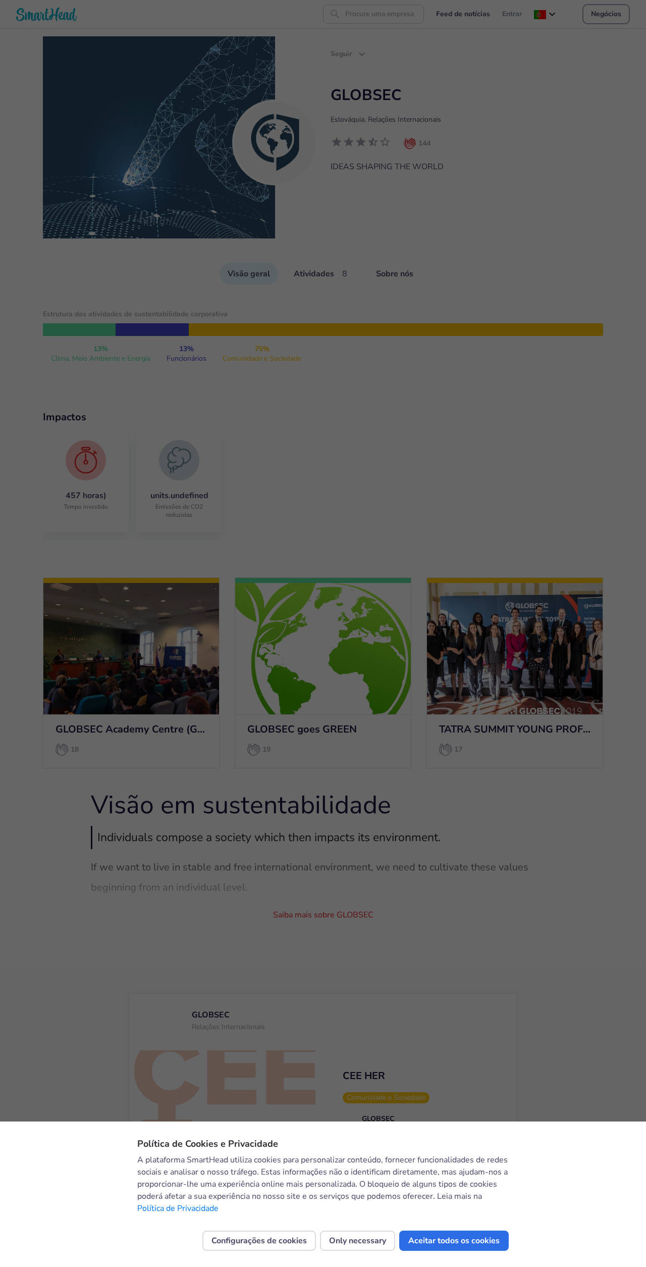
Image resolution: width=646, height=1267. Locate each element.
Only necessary (357, 1240)
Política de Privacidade (178, 1208)
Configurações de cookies (259, 1240)
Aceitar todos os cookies (454, 1240)
